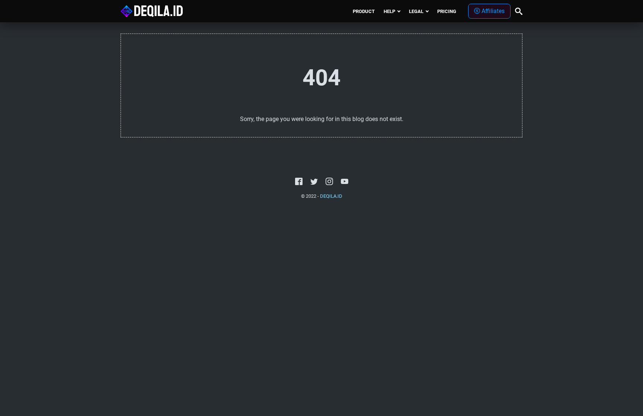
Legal (416, 11)
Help (389, 11)
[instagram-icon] (329, 182)
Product (364, 11)
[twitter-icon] (314, 182)
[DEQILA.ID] (152, 11)
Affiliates (492, 11)
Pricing (446, 11)
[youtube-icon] (344, 182)
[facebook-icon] (298, 182)
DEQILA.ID (331, 196)
